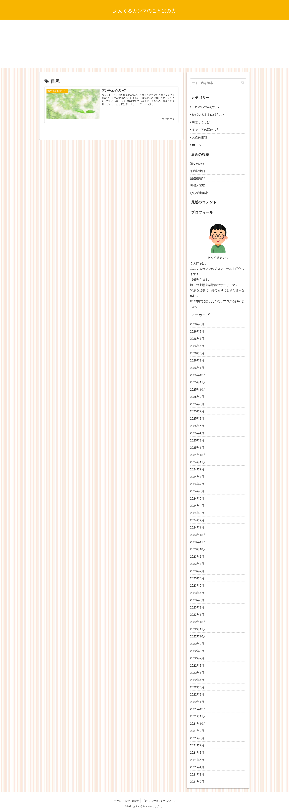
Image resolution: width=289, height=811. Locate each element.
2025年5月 (197, 425)
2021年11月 (198, 716)
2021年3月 (197, 774)
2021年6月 (197, 752)
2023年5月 (197, 585)
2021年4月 (197, 767)
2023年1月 (197, 614)
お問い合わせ (132, 800)
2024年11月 (198, 462)
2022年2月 (197, 694)
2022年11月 (198, 629)
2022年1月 (197, 701)
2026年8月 (197, 324)
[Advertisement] (144, 44)
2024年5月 (197, 498)
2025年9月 (197, 396)
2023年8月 (197, 563)
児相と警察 (197, 185)
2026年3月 (197, 353)
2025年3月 (197, 440)
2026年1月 (197, 367)
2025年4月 (197, 433)
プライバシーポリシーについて (158, 800)
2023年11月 (198, 542)
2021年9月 (197, 730)
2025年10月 (198, 389)
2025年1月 (197, 447)
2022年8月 (197, 650)
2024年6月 (197, 491)
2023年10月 (198, 549)
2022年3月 (197, 687)
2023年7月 (197, 571)
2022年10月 (198, 636)
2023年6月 (197, 578)
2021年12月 (198, 709)
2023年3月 (197, 600)
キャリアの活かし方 (205, 129)
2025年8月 (197, 404)
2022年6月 (197, 665)
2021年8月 (197, 738)
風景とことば (201, 122)
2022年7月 (197, 658)
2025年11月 (198, 382)
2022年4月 (197, 679)
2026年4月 (197, 345)
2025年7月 (197, 411)
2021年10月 (198, 723)
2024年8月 (197, 476)
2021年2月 (197, 781)
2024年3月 (197, 512)
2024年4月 (197, 505)
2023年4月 (197, 592)
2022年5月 (197, 672)
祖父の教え (197, 163)
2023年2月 (197, 607)
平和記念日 (197, 171)
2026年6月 (197, 331)
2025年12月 (198, 375)
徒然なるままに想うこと (208, 114)
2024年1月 (197, 527)
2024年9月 (197, 469)
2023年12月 (198, 534)
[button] (243, 83)
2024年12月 (198, 454)
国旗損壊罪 (197, 178)
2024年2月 (197, 520)
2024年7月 (197, 483)
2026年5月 (197, 338)
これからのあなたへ (205, 106)
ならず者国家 (199, 192)
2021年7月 (197, 745)
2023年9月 (197, 556)
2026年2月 (197, 360)
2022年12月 (198, 621)
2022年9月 (197, 643)
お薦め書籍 (199, 137)
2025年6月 (197, 418)
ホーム (196, 144)
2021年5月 (197, 759)
